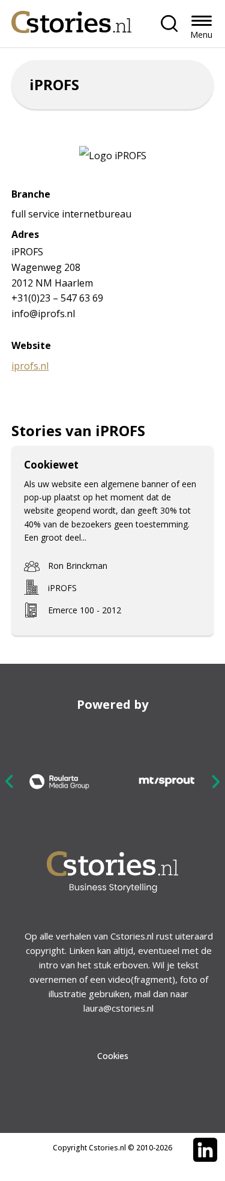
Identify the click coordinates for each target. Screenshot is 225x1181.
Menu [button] (201, 34)
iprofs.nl (30, 365)
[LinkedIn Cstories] (205, 1150)
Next (215, 781)
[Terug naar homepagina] (71, 19)
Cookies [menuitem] (112, 1055)
